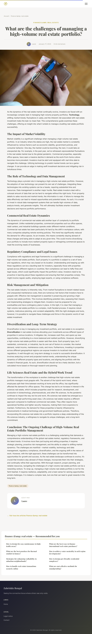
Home (6, 604)
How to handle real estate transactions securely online (21, 567)
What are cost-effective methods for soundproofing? (63, 567)
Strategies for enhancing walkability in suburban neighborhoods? (21, 560)
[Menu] (86, 4)
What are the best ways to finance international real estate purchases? (63, 545)
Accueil (6, 16)
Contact (6, 620)
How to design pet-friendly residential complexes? (64, 560)
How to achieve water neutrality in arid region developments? (67, 552)
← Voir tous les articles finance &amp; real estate (27, 515)
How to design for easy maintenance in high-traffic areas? (23, 545)
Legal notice (8, 616)
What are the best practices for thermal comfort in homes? (21, 552)
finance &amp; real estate (19, 16)
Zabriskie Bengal (13, 588)
